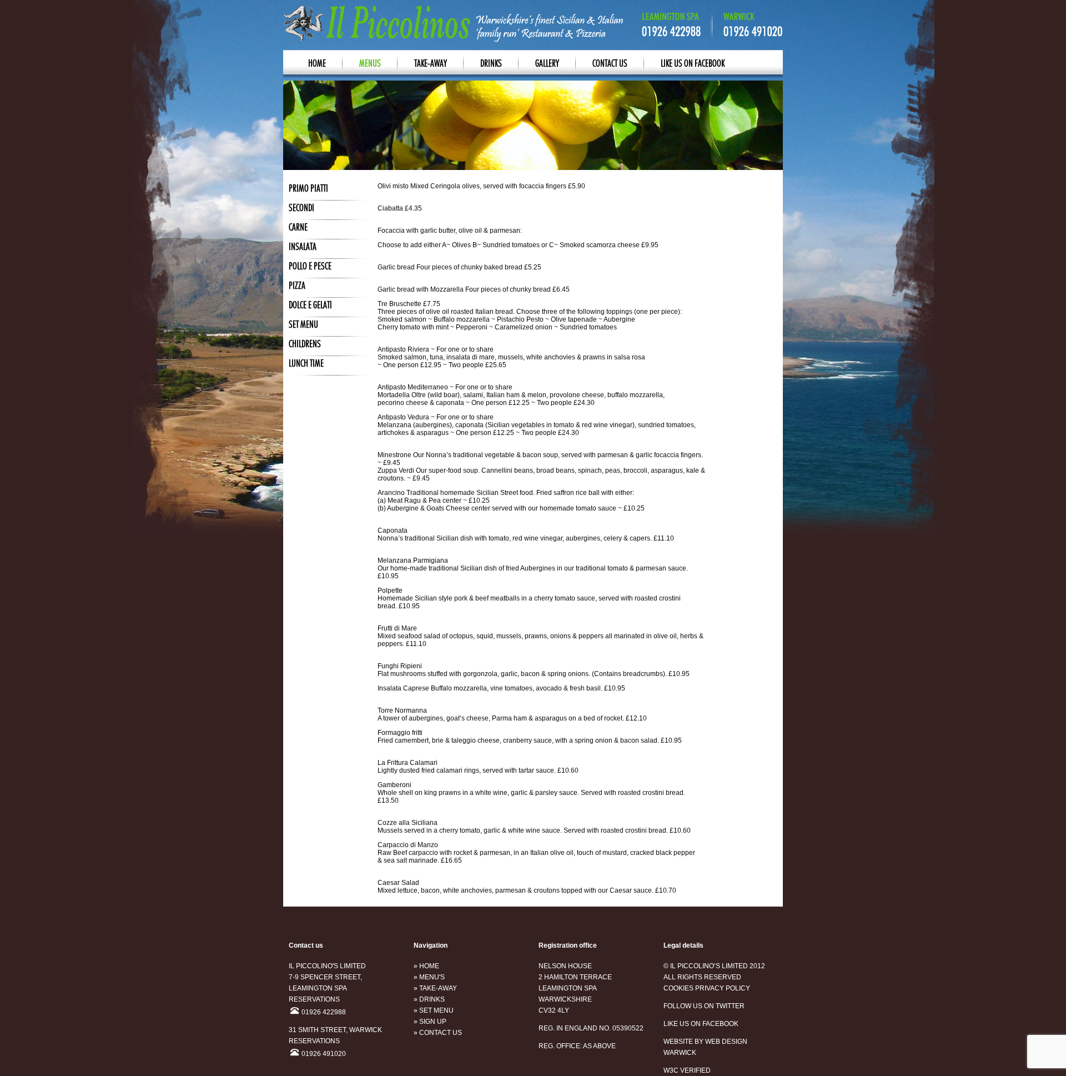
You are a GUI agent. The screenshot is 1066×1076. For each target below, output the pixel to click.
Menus (370, 64)
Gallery (547, 64)
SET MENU (303, 325)
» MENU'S (429, 977)
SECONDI (301, 208)
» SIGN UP (430, 1021)
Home (317, 64)
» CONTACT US (438, 1033)
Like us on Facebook (693, 64)
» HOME (426, 966)
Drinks (491, 64)
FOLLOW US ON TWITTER (704, 1006)
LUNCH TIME (306, 364)
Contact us (609, 64)
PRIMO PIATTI (308, 189)
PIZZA (297, 286)
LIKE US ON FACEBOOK (700, 1024)
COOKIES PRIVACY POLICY (706, 988)
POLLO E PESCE (310, 267)
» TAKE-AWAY (435, 988)
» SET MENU (434, 1010)
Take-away (430, 64)
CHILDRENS (305, 344)
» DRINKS (429, 999)
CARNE (298, 228)
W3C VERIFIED (687, 1070)
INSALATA (302, 247)
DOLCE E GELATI (310, 306)
